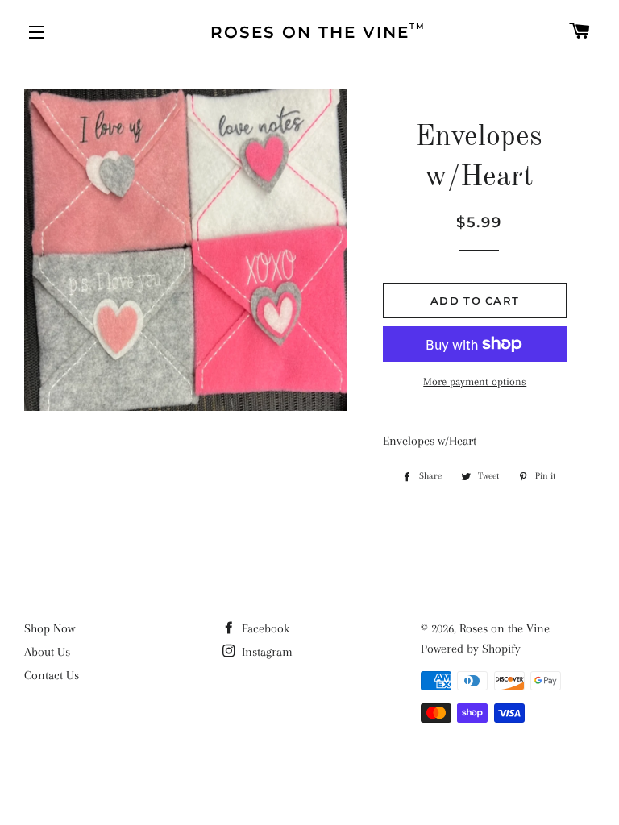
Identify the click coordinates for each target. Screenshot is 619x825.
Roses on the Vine (504, 628)
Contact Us (51, 675)
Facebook (264, 628)
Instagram (266, 652)
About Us (47, 652)
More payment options (474, 381)
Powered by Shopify (471, 648)
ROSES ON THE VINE (318, 31)
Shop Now (49, 628)
